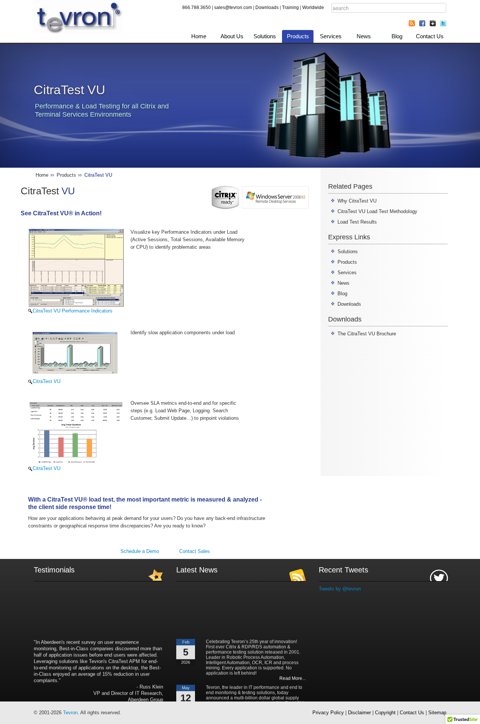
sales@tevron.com (233, 7)
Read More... (292, 673)
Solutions (265, 36)
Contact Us (430, 36)
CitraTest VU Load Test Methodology (377, 211)
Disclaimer (359, 712)
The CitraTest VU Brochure (367, 333)
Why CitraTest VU (357, 201)
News (364, 36)
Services (331, 36)
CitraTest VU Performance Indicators (72, 311)
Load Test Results (357, 222)
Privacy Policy (328, 712)
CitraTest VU (46, 381)
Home (198, 36)
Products (298, 36)
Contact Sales (194, 551)
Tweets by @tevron (340, 589)
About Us (231, 36)
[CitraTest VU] (76, 353)
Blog (397, 36)
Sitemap (437, 712)
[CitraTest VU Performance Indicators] (76, 267)
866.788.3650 (196, 7)
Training (290, 7)
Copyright (385, 712)
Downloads (267, 7)
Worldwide (313, 7)
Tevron (70, 712)
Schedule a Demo (139, 551)
